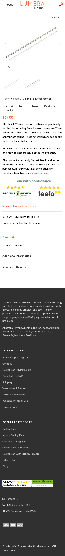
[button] (5, 43)
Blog (5, 466)
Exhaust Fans (9, 459)
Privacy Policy (10, 406)
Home (6, 98)
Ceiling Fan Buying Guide (16, 369)
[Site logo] (32, 4)
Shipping (7, 382)
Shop (16, 98)
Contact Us (12, 498)
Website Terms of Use (15, 400)
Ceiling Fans (9, 428)
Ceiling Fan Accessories (37, 98)
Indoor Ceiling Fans (13, 435)
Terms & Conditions (13, 394)
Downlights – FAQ (12, 375)
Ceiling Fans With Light (15, 447)
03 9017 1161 (22, 504)
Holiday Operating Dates (16, 357)
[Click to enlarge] (8, 66)
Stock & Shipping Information (19, 205)
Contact (7, 363)
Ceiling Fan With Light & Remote (21, 453)
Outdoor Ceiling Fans (14, 441)
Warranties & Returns (14, 388)
